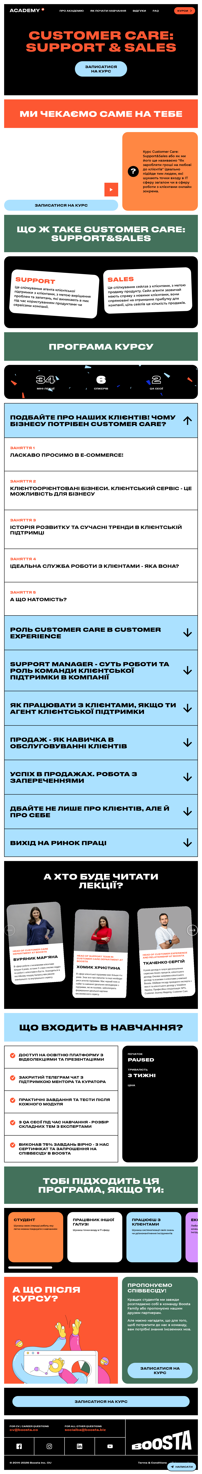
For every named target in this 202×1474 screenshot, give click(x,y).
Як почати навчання (108, 10)
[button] (192, 930)
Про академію (72, 10)
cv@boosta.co (24, 1430)
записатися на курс (101, 69)
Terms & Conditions (152, 1462)
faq (156, 10)
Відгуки (139, 10)
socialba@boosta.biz (85, 1430)
